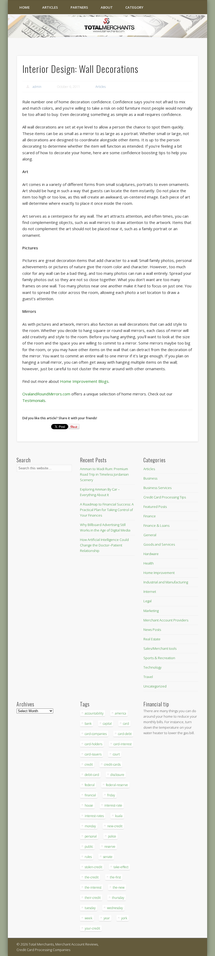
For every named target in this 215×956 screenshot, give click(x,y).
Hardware (151, 553)
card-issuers (93, 754)
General (149, 535)
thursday (118, 897)
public (89, 846)
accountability (94, 713)
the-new (119, 887)
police (112, 836)
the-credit (92, 877)
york (124, 918)
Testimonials (33, 400)
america (120, 713)
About (107, 7)
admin (37, 86)
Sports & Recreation (159, 658)
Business (150, 478)
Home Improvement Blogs (84, 381)
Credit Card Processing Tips (164, 497)
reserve (109, 846)
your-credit (92, 928)
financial (90, 795)
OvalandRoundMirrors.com (46, 393)
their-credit (93, 897)
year (107, 918)
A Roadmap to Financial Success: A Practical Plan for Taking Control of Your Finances (107, 510)
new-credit (114, 826)
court (116, 754)
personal (91, 836)
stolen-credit (93, 867)
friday (111, 795)
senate (107, 857)
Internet (149, 591)
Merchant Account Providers (165, 620)
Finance (149, 516)
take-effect (121, 867)
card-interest (123, 744)
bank (88, 723)
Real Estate (151, 639)
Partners (79, 7)
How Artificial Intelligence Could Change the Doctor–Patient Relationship (104, 545)
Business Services (157, 487)
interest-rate (113, 805)
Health (148, 563)
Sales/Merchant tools (159, 648)
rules (88, 857)
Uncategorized (154, 686)
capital (107, 723)
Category (134, 7)
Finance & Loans (156, 525)
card (126, 723)
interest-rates (94, 816)
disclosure (117, 774)
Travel (148, 676)
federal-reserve (117, 785)
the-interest (93, 887)
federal (90, 785)
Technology (152, 667)
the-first (115, 877)
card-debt (125, 734)
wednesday (115, 908)
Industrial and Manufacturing (165, 582)
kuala (118, 816)
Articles (50, 7)
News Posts (152, 629)
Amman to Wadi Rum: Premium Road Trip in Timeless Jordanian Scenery (104, 474)
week (88, 918)
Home (24, 7)
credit (89, 764)
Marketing (151, 610)
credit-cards (112, 764)
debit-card (92, 774)
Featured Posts (155, 506)
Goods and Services (159, 544)
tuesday (90, 908)
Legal (147, 601)
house (89, 805)
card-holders (93, 744)
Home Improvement (159, 572)
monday (90, 826)
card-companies (96, 734)
